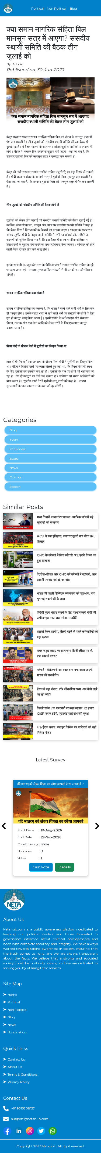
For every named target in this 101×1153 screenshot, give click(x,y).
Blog (73, 8)
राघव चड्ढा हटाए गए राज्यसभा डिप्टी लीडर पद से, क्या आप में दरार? (65, 653)
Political (37, 8)
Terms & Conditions (22, 1074)
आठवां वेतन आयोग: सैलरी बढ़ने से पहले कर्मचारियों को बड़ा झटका (67, 634)
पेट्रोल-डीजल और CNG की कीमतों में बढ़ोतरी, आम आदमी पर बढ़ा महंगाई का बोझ (66, 577)
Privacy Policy (19, 1082)
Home (12, 995)
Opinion (15, 477)
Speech (14, 487)
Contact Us (16, 1059)
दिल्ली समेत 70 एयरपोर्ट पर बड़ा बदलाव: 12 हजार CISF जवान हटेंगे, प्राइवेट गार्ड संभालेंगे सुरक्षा (65, 710)
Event (14, 440)
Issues (13, 458)
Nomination (17, 1032)
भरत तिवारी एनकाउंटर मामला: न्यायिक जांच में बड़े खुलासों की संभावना (65, 519)
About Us (15, 1067)
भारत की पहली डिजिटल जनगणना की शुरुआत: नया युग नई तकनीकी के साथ (66, 596)
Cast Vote (41, 867)
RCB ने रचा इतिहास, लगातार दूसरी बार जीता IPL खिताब (66, 538)
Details (64, 867)
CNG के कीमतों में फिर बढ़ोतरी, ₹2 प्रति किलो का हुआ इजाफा (66, 558)
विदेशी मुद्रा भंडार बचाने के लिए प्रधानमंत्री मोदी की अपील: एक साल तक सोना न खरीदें (66, 615)
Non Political (57, 8)
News (13, 468)
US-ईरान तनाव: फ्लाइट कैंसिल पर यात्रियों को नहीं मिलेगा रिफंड (66, 730)
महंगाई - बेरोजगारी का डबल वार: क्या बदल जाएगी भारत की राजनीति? (64, 672)
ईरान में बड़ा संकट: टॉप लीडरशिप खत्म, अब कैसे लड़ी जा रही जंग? (67, 691)
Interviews (17, 449)
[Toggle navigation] (94, 8)
